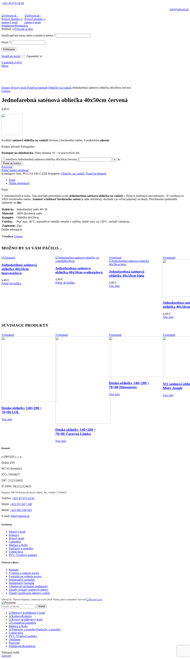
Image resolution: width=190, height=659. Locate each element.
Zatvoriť (6, 655)
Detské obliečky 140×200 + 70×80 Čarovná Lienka (75, 432)
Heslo (6, 42)
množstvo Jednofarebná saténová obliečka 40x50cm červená (41, 159)
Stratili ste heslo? (11, 56)
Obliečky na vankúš (60, 87)
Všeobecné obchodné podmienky (28, 586)
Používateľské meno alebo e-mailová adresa (28, 35)
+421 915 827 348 (21, 504)
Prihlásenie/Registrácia (22, 646)
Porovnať (14, 642)
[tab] (99, 180)
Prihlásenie (9, 49)
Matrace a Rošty (18, 545)
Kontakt (13, 569)
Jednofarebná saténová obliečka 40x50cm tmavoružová (19, 269)
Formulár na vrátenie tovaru (25, 576)
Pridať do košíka (12, 163)
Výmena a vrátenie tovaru (24, 573)
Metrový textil (17, 531)
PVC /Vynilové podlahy (23, 555)
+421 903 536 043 (21, 510)
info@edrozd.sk (179, 9)
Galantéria (15, 541)
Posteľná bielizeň (37, 87)
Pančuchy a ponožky (21, 548)
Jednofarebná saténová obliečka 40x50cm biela (126, 274)
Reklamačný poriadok (22, 579)
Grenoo (5, 91)
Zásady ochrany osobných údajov (28, 589)
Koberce (14, 535)
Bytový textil (19, 87)
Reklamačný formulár (21, 583)
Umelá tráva (16, 551)
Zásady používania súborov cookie (29, 593)
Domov (6, 87)
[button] (11, 283)
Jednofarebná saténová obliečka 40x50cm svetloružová (79, 270)
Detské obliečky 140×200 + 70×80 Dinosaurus (129, 385)
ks (119, 159)
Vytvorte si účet (24, 29)
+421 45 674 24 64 (12, 3)
